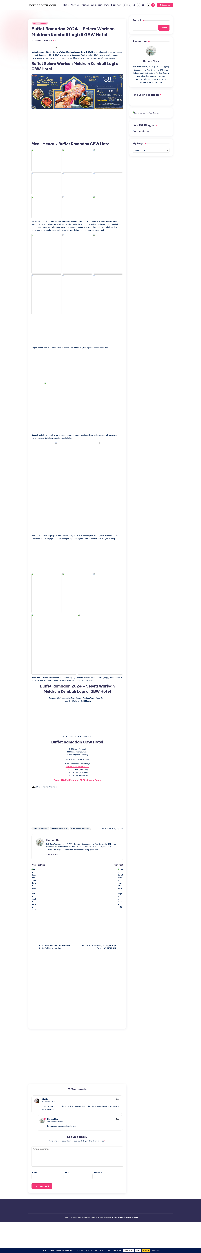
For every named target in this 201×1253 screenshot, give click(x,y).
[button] (165, 5)
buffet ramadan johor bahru (80, 828)
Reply (118, 1099)
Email (67, 1172)
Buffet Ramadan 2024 (40, 828)
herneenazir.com (42, 5)
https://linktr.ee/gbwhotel (77, 767)
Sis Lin (45, 1099)
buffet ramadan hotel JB (59, 828)
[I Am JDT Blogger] (141, 131)
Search (137, 20)
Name (35, 1172)
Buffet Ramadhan (40, 23)
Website (98, 1172)
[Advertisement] (77, 125)
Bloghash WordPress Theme (125, 1217)
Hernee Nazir (54, 840)
